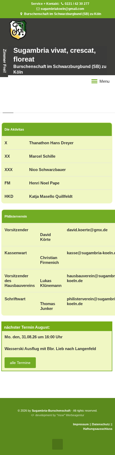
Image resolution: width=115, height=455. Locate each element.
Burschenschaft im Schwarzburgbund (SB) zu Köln (62, 14)
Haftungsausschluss (97, 428)
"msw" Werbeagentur (70, 415)
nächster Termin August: (27, 327)
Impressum (81, 424)
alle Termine (20, 363)
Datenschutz (101, 424)
